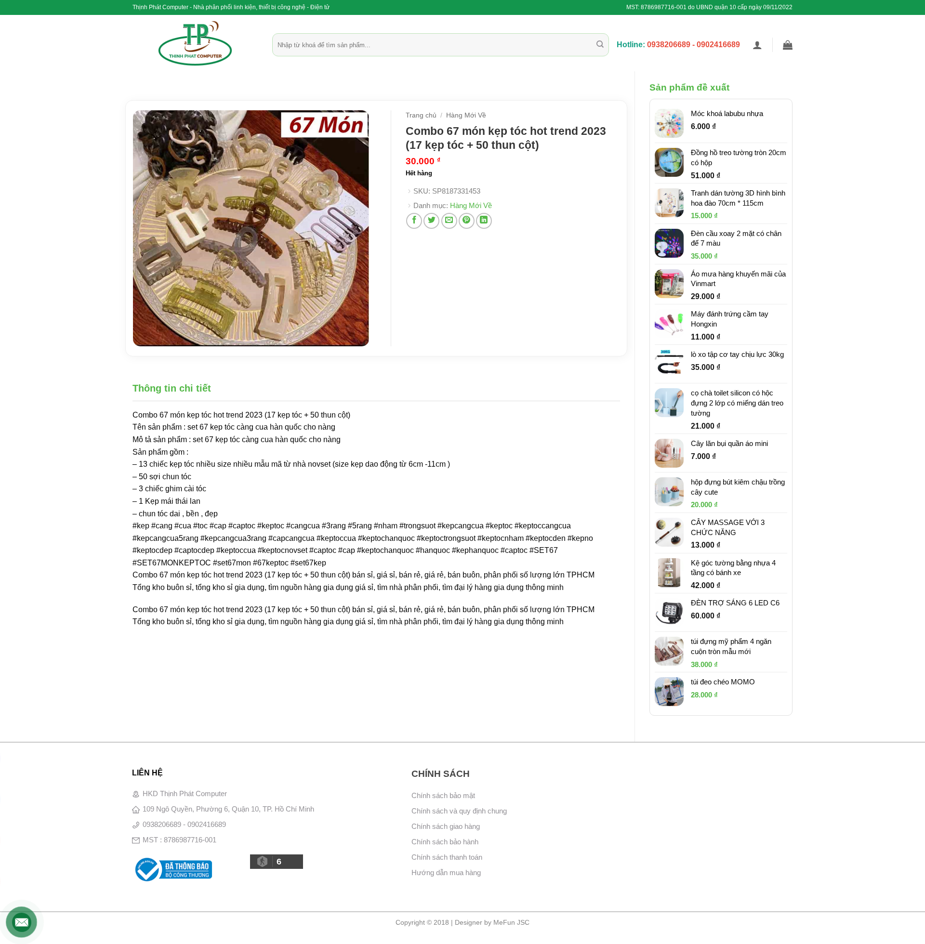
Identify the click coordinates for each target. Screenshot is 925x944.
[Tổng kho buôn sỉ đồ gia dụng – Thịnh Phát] (195, 43)
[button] (757, 44)
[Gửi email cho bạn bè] (449, 221)
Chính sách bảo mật (443, 795)
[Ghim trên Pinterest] (467, 221)
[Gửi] (600, 45)
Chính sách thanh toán (446, 857)
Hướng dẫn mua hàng (446, 872)
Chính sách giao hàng (445, 826)
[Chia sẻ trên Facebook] (414, 221)
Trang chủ (421, 115)
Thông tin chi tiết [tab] (171, 388)
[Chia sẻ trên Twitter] (431, 221)
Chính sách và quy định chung (459, 811)
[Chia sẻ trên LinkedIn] (484, 221)
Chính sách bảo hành (444, 842)
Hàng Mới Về (466, 115)
